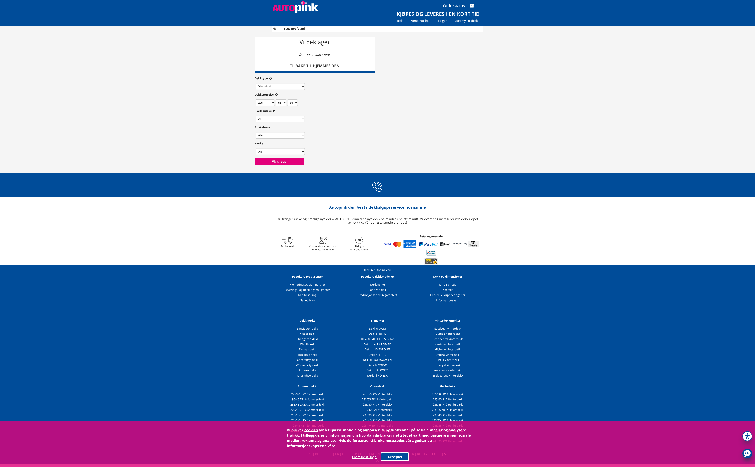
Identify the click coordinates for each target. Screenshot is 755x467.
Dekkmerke (377, 284)
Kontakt (448, 290)
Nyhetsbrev (307, 300)
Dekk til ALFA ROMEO (377, 344)
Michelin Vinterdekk (448, 349)
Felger (442, 21)
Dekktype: (262, 78)
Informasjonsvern (447, 300)
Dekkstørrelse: (264, 94)
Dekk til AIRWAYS (377, 370)
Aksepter (394, 456)
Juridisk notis (447, 284)
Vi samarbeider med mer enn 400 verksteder (323, 247)
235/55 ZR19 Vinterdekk (377, 399)
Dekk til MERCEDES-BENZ (377, 339)
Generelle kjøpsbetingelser (447, 295)
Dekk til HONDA (377, 375)
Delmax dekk (307, 349)
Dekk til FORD (377, 354)
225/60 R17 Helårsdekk (448, 399)
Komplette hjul (420, 21)
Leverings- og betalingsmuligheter (307, 290)
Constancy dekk (307, 360)
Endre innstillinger (364, 457)
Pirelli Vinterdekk (447, 360)
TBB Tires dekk (307, 354)
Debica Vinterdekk (447, 354)
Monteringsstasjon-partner (307, 284)
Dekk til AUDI (377, 328)
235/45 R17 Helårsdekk (448, 415)
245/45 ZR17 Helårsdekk (447, 410)
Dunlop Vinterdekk (448, 333)
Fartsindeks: (264, 111)
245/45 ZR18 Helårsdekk (447, 420)
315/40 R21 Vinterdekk (377, 410)
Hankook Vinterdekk (448, 344)
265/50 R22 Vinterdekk (377, 394)
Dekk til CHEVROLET (377, 349)
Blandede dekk (377, 290)
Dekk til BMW (377, 333)
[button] (747, 435)
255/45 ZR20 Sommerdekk (307, 404)
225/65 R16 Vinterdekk (377, 420)
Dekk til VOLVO (377, 365)
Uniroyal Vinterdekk (447, 365)
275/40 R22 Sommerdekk (307, 394)
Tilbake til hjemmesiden (314, 65)
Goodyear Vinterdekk (447, 328)
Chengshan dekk (307, 339)
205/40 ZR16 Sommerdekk (307, 410)
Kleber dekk (307, 333)
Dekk (399, 21)
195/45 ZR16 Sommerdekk (307, 399)
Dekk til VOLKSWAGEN (377, 360)
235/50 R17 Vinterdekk (377, 404)
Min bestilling (307, 295)
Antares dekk (307, 370)
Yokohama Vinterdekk (448, 370)
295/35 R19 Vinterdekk (377, 415)
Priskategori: (263, 127)
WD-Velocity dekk (307, 365)
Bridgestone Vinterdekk (447, 375)
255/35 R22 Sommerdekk (307, 415)
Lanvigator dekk (307, 328)
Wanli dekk (307, 344)
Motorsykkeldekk (466, 21)
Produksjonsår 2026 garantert (377, 295)
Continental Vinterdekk (448, 339)
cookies (311, 430)
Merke (259, 143)
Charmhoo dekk (307, 375)
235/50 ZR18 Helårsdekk (447, 394)
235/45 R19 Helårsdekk (448, 404)
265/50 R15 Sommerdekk (307, 420)
